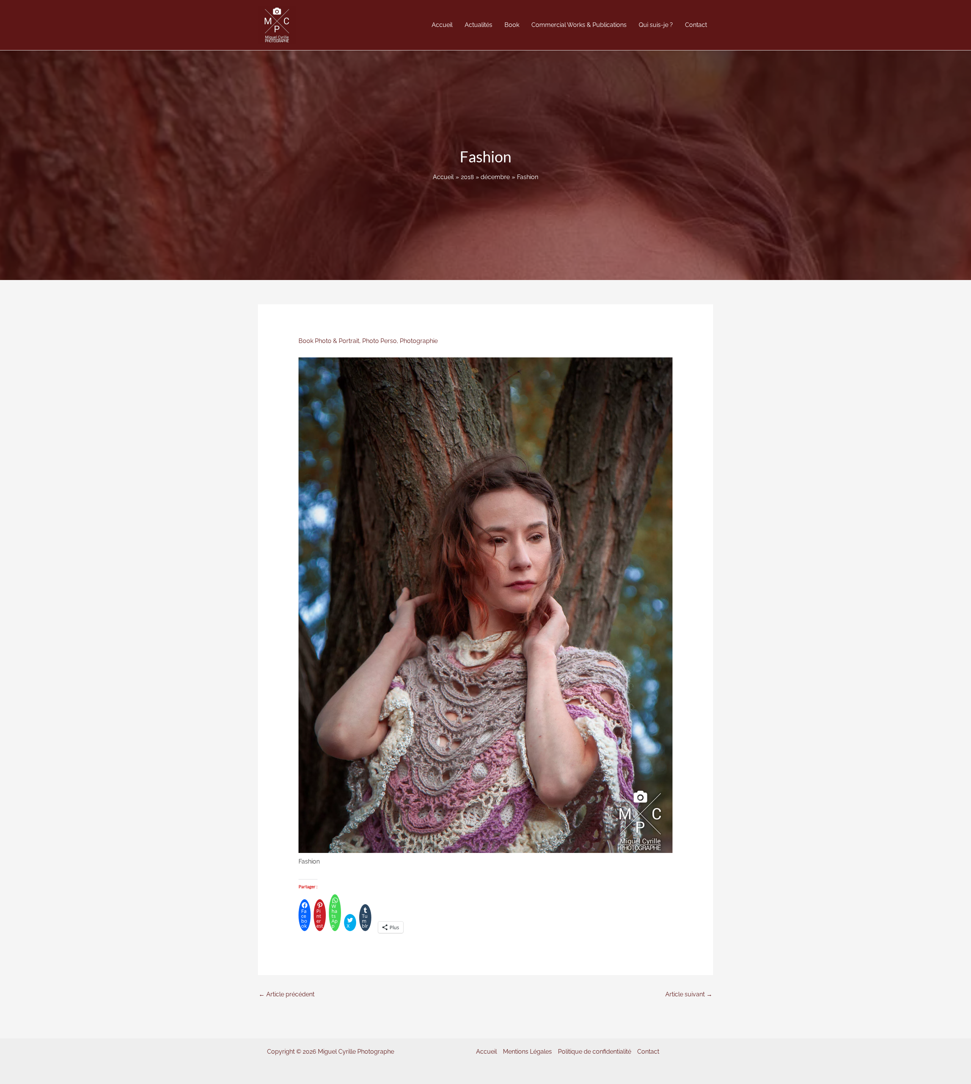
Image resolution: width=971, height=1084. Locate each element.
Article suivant (688, 994)
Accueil (486, 1051)
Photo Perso (379, 341)
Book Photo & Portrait (329, 341)
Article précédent (286, 994)
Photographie (419, 341)
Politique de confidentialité (594, 1051)
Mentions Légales (527, 1051)
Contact (648, 1051)
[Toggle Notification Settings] (18, 1066)
